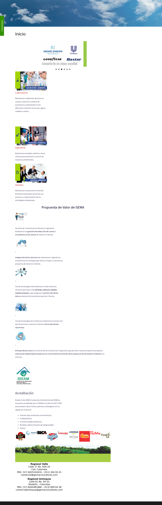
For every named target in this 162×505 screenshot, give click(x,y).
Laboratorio (21, 93)
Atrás (35, 53)
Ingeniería (20, 147)
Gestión (19, 185)
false (91, 53)
